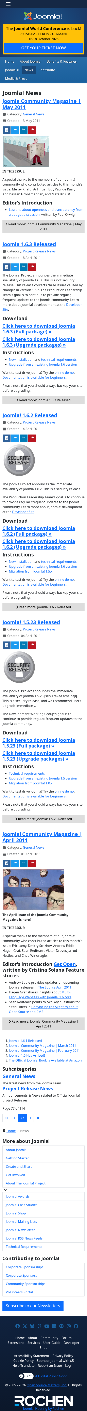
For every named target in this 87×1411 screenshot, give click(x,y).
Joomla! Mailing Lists (21, 1221)
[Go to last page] (38, 1118)
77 (22, 1118)
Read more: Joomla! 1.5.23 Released (44, 819)
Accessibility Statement (31, 1355)
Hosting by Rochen (43, 1408)
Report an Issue (50, 1365)
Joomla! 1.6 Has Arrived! (27, 1055)
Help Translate (24, 1365)
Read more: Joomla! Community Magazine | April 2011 (44, 1023)
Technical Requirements (24, 1246)
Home (9, 61)
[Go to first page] (6, 1118)
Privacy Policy (62, 1355)
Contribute (46, 70)
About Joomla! (30, 61)
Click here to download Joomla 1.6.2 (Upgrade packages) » (38, 544)
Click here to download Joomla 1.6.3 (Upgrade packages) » (38, 342)
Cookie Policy (23, 1360)
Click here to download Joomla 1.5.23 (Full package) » (38, 743)
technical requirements (59, 359)
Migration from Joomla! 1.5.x (30, 571)
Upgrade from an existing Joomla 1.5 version (43, 778)
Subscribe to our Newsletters (33, 1305)
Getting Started (18, 1158)
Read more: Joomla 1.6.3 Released (44, 400)
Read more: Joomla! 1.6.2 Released (44, 607)
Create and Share (19, 1166)
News (28, 70)
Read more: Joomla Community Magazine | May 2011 (44, 226)
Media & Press (16, 78)
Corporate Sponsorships (25, 1267)
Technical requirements (27, 773)
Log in (69, 1365)
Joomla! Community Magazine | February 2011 (44, 1050)
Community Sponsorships (26, 1284)
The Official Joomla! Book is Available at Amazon (45, 1060)
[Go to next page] (30, 1118)
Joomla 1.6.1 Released (25, 1040)
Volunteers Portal (19, 1292)
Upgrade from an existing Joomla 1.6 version (43, 364)
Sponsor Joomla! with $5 (55, 1360)
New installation (21, 359)
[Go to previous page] (14, 1118)
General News (33, 114)
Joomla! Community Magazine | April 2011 (42, 837)
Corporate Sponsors (21, 1275)
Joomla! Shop (16, 1213)
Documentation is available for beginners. (34, 377)
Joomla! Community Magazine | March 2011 (42, 1045)
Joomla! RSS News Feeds (24, 1238)
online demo (64, 372)
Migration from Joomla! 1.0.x (30, 783)
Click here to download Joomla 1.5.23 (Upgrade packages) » (38, 756)
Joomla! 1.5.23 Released (31, 622)
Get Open (65, 964)
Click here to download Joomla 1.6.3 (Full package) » (38, 329)
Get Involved (15, 1175)
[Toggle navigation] (8, 4)
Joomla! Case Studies (21, 1205)
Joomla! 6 (12, 70)
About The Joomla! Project (26, 1183)
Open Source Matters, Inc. (47, 1385)
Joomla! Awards (18, 1196)
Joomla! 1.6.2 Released (29, 415)
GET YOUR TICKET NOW (43, 48)
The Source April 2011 (56, 987)
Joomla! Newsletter (20, 1230)
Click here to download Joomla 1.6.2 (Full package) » (38, 531)
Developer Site (23, 512)
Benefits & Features (62, 61)
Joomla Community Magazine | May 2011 (41, 104)
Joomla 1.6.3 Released (29, 244)
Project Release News (39, 251)
